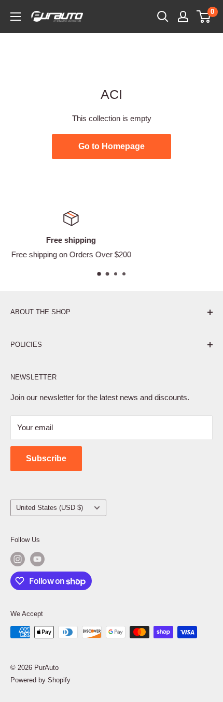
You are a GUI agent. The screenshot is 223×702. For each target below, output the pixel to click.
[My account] (183, 16)
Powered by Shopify (40, 680)
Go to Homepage (111, 146)
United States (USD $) (49, 507)
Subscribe (46, 458)
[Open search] (163, 16)
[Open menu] (15, 16)
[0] (204, 16)
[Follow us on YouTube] (37, 559)
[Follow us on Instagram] (17, 559)
